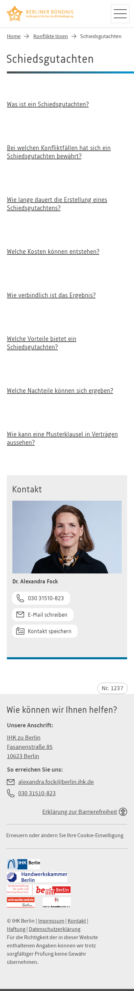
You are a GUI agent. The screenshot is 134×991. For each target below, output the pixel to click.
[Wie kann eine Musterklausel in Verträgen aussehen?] (67, 442)
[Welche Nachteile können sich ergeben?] (67, 394)
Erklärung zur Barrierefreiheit (79, 812)
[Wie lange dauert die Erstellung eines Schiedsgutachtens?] (67, 207)
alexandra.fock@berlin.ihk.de (56, 782)
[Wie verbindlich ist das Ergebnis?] (67, 299)
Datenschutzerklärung (54, 929)
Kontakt (77, 921)
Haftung (16, 929)
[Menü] (120, 13)
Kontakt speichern (49, 631)
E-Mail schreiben (47, 614)
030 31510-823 (46, 598)
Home (14, 36)
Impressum (51, 921)
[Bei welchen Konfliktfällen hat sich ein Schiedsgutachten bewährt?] (67, 155)
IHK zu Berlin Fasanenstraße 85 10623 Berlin (30, 747)
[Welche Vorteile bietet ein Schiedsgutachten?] (67, 346)
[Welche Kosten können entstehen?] (67, 255)
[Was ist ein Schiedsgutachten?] (67, 108)
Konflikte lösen (50, 36)
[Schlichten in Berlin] (55, 13)
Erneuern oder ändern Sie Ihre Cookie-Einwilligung (64, 835)
